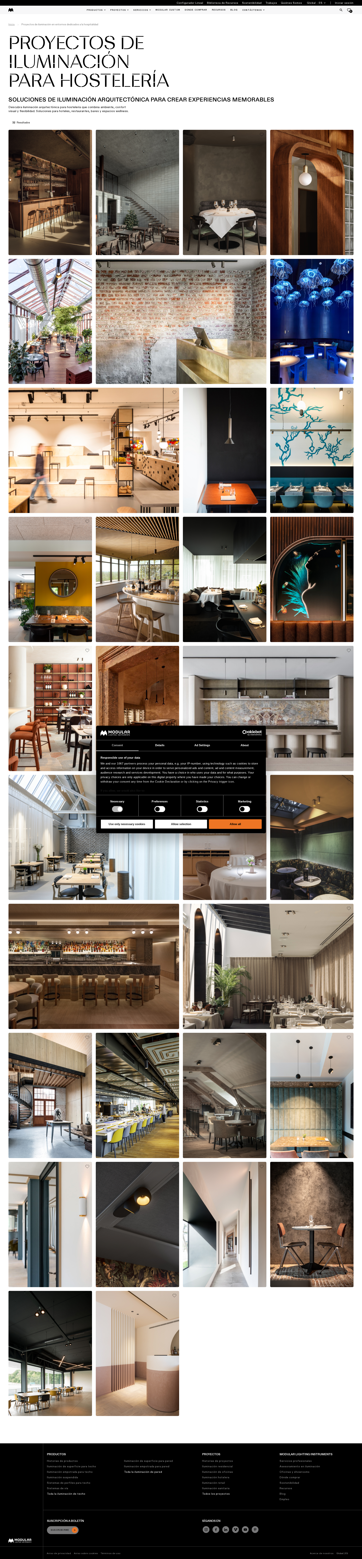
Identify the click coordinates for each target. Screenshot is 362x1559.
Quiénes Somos (291, 3)
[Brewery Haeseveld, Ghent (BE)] (224, 1095)
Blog (283, 1493)
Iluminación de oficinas (217, 1472)
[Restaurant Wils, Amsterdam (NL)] (137, 1095)
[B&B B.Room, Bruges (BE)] (50, 1095)
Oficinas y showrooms (295, 1472)
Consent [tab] (117, 745)
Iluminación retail (213, 1482)
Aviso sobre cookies (86, 1553)
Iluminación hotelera (215, 1477)
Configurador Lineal (190, 3)
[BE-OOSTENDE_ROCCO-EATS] (312, 1224)
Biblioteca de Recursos (222, 3)
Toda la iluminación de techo (66, 1493)
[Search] (341, 10)
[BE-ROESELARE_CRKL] (137, 1353)
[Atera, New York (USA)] (224, 837)
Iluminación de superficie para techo (71, 1466)
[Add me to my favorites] (87, 134)
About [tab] (245, 745)
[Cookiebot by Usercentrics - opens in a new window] (245, 733)
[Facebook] (216, 1529)
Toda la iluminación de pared (143, 1472)
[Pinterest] (255, 1529)
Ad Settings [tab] (202, 745)
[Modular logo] (19, 1542)
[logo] (10, 10)
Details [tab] (159, 745)
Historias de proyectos (217, 1461)
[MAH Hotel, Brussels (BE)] (50, 579)
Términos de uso (110, 1553)
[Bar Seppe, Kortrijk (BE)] (268, 708)
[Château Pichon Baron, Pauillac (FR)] (137, 579)
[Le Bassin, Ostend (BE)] (50, 708)
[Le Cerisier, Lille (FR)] (50, 1224)
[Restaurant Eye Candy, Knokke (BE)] (224, 192)
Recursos (286, 1488)
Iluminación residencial (217, 1466)
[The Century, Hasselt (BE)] (312, 1095)
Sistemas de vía (57, 1488)
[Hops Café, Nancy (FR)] (137, 1224)
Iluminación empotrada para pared (146, 1466)
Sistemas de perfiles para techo (68, 1482)
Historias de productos (62, 1461)
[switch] (159, 809)
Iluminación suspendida (62, 1477)
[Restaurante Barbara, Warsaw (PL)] (312, 192)
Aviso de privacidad (59, 1553)
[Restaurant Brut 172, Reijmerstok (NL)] (181, 321)
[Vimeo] (235, 1529)
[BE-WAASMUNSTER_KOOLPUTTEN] (224, 1224)
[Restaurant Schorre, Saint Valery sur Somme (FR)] (224, 450)
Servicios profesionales (296, 1461)
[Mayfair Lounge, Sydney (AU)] (312, 579)
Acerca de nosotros (322, 1553)
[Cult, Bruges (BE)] (268, 966)
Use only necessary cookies (127, 824)
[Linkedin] (226, 1529)
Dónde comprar (290, 1477)
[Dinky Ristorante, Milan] (312, 450)
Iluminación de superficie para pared (148, 1461)
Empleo (284, 1499)
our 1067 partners (123, 763)
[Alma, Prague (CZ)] (137, 708)
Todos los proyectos (216, 1493)
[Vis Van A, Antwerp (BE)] (312, 321)
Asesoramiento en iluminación (300, 1466)
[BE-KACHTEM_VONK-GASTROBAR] (50, 321)
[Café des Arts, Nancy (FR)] (312, 837)
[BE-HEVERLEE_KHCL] (50, 1353)
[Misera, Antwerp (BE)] (224, 579)
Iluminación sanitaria (216, 1488)
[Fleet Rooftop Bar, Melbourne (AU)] (93, 966)
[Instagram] (206, 1529)
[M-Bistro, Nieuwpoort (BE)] (93, 837)
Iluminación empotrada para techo (70, 1472)
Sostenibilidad (252, 3)
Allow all (235, 824)
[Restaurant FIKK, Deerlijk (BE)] (137, 192)
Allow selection (181, 824)
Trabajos (271, 3)
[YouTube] (245, 1529)
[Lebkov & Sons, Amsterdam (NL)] (93, 450)
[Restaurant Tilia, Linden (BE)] (50, 192)
